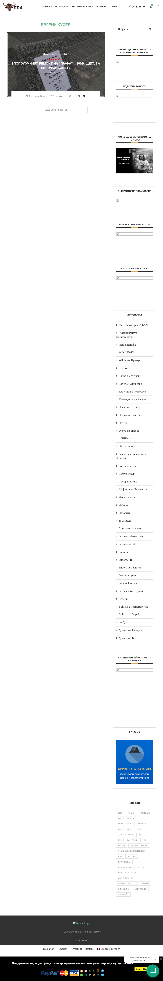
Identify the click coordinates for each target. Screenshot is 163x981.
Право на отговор (129, 407)
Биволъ (123, 552)
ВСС (120, 829)
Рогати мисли (127, 473)
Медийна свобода (139, 846)
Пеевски (132, 856)
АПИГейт (125, 438)
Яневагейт (123, 894)
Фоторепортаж (128, 481)
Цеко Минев (140, 889)
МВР (144, 840)
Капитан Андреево (130, 383)
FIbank (131, 813)
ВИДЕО (123, 622)
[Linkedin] (140, 6)
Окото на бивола (81, 6)
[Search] (158, 6)
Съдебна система (127, 884)
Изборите (124, 512)
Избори (123, 505)
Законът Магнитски (131, 536)
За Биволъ (125, 520)
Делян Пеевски (125, 835)
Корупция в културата (132, 391)
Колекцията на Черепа (132, 399)
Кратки (123, 368)
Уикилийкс (123, 889)
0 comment (58, 96)
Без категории (127, 575)
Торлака (145, 884)
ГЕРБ (129, 829)
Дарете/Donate (143, 969)
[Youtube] (144, 6)
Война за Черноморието (133, 606)
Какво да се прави (130, 375)
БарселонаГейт (128, 544)
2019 (120, 813)
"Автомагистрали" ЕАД (133, 325)
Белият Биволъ (128, 583)
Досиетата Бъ (127, 638)
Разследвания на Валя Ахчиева (131, 456)
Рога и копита (127, 466)
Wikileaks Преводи (130, 360)
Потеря (46, 6)
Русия (141, 867)
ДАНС (139, 829)
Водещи (123, 598)
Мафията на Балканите (133, 489)
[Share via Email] (84, 96)
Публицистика (125, 867)
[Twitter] (133, 6)
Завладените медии (130, 528)
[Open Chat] (152, 970)
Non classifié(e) (128, 344)
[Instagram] (137, 6)
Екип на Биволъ (55, 72)
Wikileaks (145, 813)
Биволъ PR (125, 559)
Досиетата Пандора (131, 630)
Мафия (121, 846)
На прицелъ (61, 6)
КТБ (119, 840)
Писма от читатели (130, 414)
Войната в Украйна (130, 614)
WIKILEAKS (127, 352)
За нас (114, 6)
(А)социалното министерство (126, 334)
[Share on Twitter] (79, 96)
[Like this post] (70, 96)
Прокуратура (124, 862)
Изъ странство (127, 497)
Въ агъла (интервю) (131, 591)
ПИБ (120, 856)
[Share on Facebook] (75, 96)
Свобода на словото (128, 873)
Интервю (101, 6)
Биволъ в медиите (130, 567)
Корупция (132, 840)
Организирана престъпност (131, 851)
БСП (120, 818)
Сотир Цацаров (125, 878)
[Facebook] (130, 6)
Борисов (142, 824)
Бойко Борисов (125, 824)
